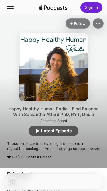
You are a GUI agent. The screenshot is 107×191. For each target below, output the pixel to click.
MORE (95, 149)
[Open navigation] (10, 7)
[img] (53, 7)
